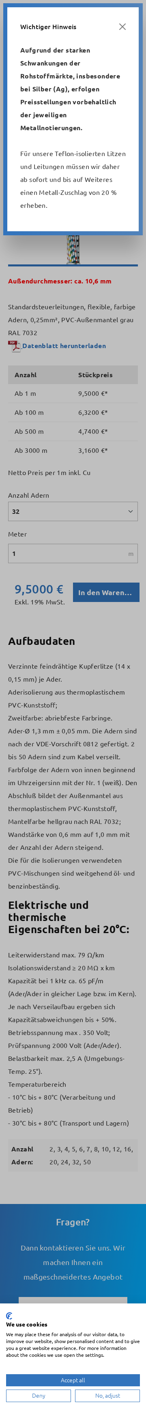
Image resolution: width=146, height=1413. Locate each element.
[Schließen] (122, 26)
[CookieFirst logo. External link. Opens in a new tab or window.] (9, 1316)
